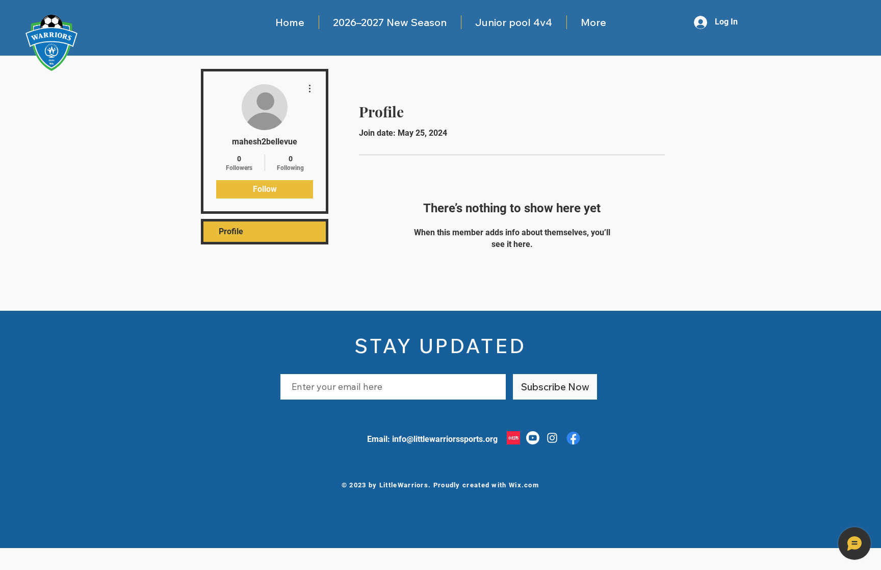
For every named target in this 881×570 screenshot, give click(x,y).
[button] (390, 22)
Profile (231, 231)
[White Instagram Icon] (552, 437)
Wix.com (524, 485)
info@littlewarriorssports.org (445, 439)
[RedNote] (513, 437)
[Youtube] (532, 437)
